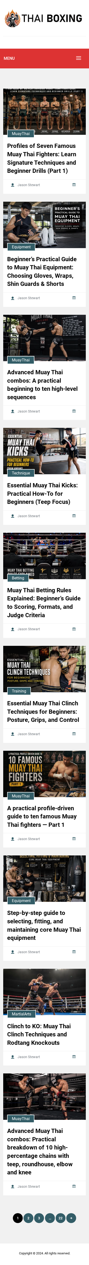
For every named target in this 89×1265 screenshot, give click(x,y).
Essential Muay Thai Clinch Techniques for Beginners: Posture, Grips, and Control (43, 711)
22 (61, 1218)
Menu (9, 58)
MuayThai (21, 133)
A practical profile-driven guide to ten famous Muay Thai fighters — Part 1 (42, 816)
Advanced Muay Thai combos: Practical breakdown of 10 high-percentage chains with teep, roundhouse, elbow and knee (40, 1151)
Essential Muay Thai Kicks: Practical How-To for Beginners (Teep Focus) (42, 493)
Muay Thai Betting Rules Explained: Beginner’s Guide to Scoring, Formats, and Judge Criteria (44, 603)
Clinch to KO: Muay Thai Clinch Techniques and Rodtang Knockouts (39, 1034)
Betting (18, 578)
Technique (21, 473)
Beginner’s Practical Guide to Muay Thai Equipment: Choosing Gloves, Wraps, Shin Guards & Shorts (42, 272)
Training (19, 691)
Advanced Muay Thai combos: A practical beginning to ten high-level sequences (42, 385)
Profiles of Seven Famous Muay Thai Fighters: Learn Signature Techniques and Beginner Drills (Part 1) (41, 158)
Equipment (21, 247)
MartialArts (21, 1014)
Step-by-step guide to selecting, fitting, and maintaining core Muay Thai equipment (44, 925)
